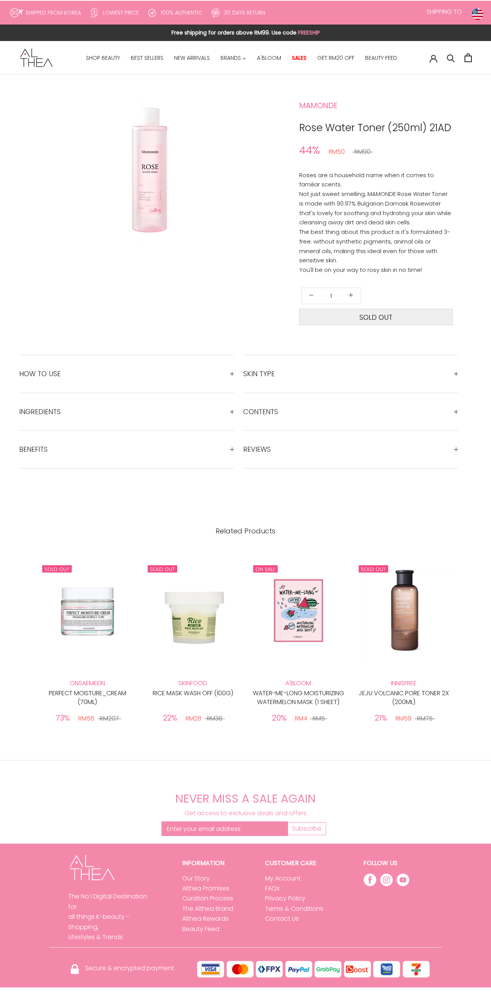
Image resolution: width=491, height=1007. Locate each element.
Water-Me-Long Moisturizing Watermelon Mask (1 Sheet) (298, 697)
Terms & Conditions (294, 908)
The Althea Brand (207, 908)
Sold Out (375, 317)
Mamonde (318, 105)
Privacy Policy (285, 898)
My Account (283, 878)
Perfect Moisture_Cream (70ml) (87, 697)
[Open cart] (468, 57)
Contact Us (282, 918)
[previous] (116, 188)
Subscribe (306, 828)
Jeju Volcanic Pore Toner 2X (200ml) (404, 697)
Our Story (196, 878)
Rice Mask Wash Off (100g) (193, 693)
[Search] (451, 58)
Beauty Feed (200, 929)
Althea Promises (205, 888)
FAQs (272, 888)
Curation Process (207, 898)
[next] (202, 188)
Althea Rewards (205, 918)
